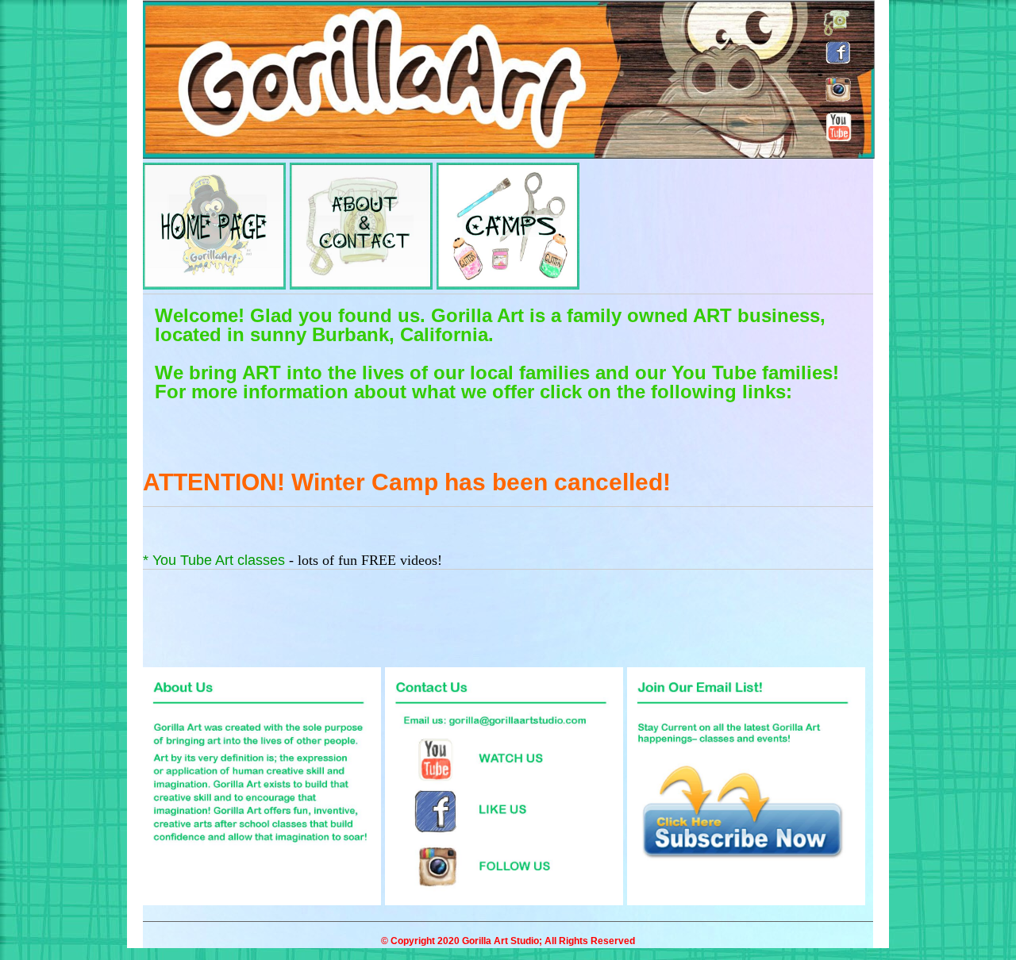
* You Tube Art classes (216, 560)
